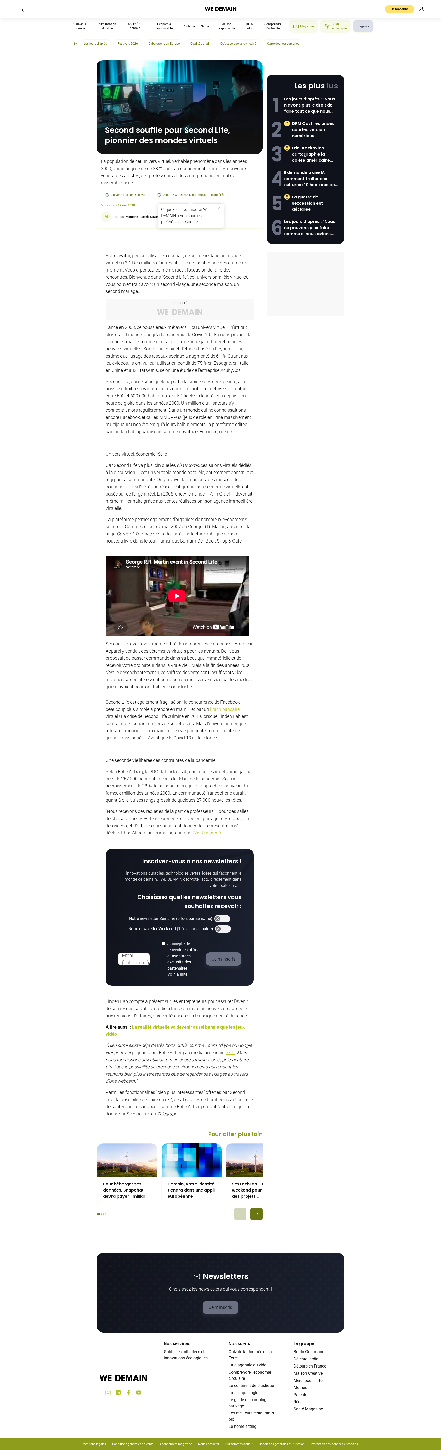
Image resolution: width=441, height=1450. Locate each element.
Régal (298, 1401)
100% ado (249, 26)
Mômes (300, 1387)
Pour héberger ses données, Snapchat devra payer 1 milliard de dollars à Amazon (125, 1190)
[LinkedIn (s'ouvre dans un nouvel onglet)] (118, 1392)
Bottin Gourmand (308, 1351)
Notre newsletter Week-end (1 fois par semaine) (170, 928)
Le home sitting (242, 1426)
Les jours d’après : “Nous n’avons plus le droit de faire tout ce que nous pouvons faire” (309, 105)
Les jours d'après (95, 43)
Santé (205, 26)
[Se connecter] (422, 9)
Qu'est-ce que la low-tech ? (238, 43)
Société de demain (135, 26)
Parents (300, 1394)
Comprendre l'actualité (272, 26)
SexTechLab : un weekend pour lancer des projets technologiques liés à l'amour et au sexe (254, 1190)
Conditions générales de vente (132, 1444)
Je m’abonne (399, 9)
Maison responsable (226, 26)
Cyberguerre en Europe (164, 43)
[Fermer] (219, 208)
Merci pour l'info (308, 1380)
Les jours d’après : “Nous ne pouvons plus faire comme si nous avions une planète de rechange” (309, 228)
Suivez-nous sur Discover (128, 195)
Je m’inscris (220, 1307)
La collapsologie (243, 1392)
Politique (189, 26)
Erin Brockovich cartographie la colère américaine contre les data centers (311, 154)
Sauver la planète (80, 26)
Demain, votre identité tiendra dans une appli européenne (191, 1190)
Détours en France (309, 1366)
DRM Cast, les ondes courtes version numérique (313, 130)
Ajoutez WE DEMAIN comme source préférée (193, 195)
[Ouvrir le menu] (20, 9)
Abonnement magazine (176, 1444)
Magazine (307, 26)
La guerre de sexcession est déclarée (307, 203)
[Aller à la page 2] (102, 1214)
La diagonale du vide (247, 1365)
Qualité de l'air (200, 43)
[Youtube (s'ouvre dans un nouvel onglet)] (139, 1392)
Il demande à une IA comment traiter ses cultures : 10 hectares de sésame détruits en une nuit (309, 179)
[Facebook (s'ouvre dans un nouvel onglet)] (128, 1392)
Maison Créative (308, 1373)
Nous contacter (208, 1444)
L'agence (363, 26)
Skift (230, 1052)
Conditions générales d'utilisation (282, 1444)
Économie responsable (164, 26)
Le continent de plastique (251, 1385)
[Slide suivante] (256, 1214)
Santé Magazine (308, 1409)
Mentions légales (94, 1444)
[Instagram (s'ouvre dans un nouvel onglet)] (108, 1392)
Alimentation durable (107, 26)
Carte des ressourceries (283, 43)
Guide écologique (339, 26)
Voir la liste (177, 974)
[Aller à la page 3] (106, 1214)
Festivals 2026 (128, 43)
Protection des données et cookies (335, 1444)
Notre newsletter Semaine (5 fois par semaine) (170, 918)
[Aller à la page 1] (98, 1214)
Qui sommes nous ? (239, 1444)
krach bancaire (225, 709)
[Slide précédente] (240, 1214)
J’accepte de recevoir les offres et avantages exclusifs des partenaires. (183, 959)
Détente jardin (305, 1359)
